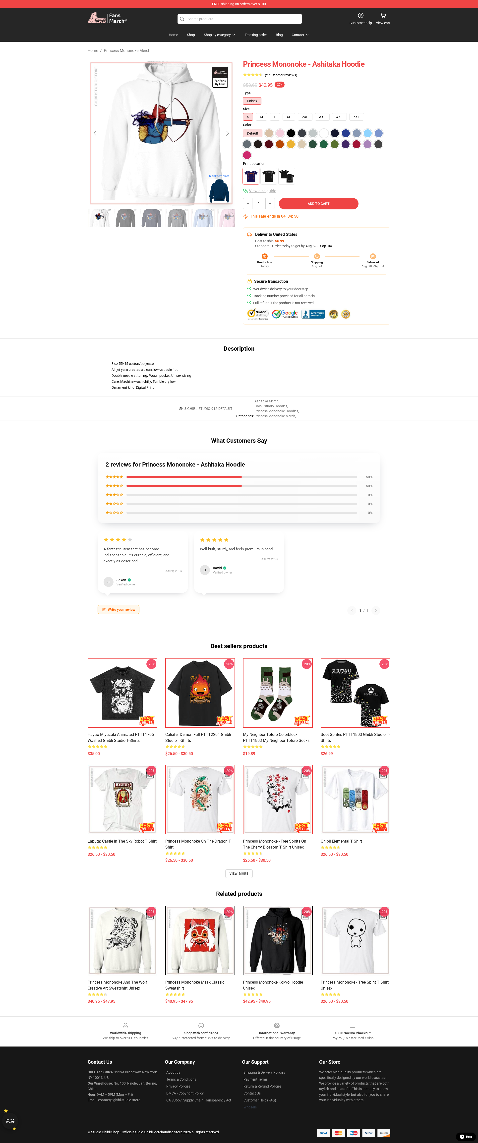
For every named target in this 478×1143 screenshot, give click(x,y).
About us (173, 1072)
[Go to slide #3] (151, 218)
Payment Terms (255, 1079)
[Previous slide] (95, 133)
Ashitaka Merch (266, 401)
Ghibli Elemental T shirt (341, 841)
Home (93, 50)
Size (246, 109)
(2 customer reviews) (281, 75)
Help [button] (469, 1137)
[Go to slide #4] (177, 218)
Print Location (254, 164)
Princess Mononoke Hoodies (276, 411)
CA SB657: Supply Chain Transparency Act (198, 1100)
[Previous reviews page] (351, 610)
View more (239, 873)
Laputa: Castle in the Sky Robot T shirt (122, 841)
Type (247, 93)
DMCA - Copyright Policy (185, 1093)
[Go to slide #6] (229, 218)
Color (247, 125)
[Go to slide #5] (203, 218)
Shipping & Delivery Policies (264, 1072)
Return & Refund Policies (262, 1086)
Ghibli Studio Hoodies (270, 406)
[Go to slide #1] (100, 218)
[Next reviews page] (375, 610)
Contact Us (252, 1093)
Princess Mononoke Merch (127, 50)
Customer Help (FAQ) (259, 1100)
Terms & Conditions (181, 1079)
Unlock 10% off (10, 1121)
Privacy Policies (178, 1086)
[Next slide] (227, 133)
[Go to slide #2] (125, 218)
